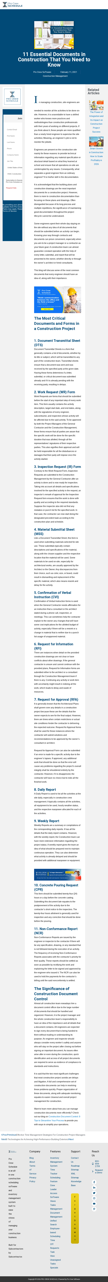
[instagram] (94, 1198)
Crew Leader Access (53, 1189)
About (32, 1162)
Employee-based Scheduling (55, 1232)
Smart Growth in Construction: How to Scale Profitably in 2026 (96, 156)
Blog (31, 1158)
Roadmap (75, 1166)
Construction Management (55, 76)
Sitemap (75, 1169)
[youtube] (94, 1203)
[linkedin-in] (94, 1187)
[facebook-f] (94, 1182)
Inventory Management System (56, 1162)
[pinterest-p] (94, 1209)
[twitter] (94, 1193)
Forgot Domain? (75, 1218)
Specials (54, 1267)
